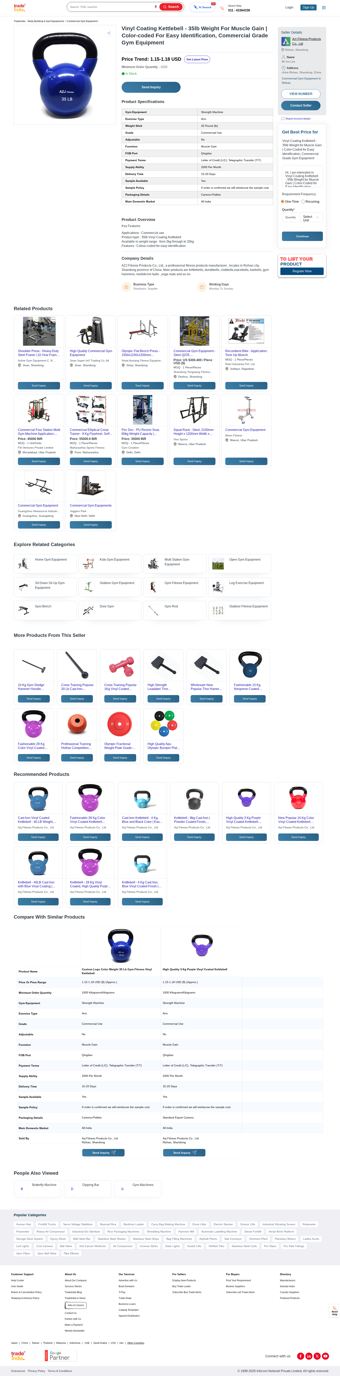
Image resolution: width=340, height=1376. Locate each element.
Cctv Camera (44, 1246)
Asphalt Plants (208, 1238)
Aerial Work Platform (281, 1231)
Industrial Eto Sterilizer (86, 1231)
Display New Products (184, 1280)
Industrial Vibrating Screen (278, 1224)
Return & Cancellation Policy (26, 1292)
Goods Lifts (194, 1246)
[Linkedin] (308, 1356)
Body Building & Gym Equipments (46, 21)
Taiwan (35, 1343)
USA (113, 1343)
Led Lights (22, 1246)
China (24, 1343)
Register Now (302, 271)
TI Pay (122, 1292)
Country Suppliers (289, 1292)
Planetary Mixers (285, 1238)
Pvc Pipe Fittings (294, 1246)
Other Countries (135, 1343)
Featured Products (290, 1298)
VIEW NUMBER (300, 94)
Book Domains (126, 1286)
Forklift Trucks (47, 1224)
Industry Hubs (287, 1286)
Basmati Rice (108, 1224)
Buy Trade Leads (181, 1286)
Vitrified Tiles (216, 1246)
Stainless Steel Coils (244, 1246)
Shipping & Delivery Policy (25, 1298)
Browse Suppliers (235, 1286)
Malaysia (61, 1343)
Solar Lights (172, 1246)
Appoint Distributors (129, 1315)
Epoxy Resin (58, 1238)
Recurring (312, 201)
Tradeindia (19, 21)
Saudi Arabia (100, 1343)
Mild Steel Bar (82, 1238)
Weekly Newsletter (75, 1330)
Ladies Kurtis (311, 1238)
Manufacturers (287, 1280)
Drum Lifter (199, 1224)
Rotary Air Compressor (51, 1231)
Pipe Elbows (71, 1253)
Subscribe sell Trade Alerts (240, 1292)
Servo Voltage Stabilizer (78, 1224)
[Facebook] (300, 1356)
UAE (87, 1343)
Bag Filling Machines (179, 1238)
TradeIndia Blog (73, 1292)
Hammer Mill (186, 1231)
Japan (14, 1343)
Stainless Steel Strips (146, 1238)
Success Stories (73, 1286)
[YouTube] (325, 1356)
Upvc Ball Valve (46, 1253)
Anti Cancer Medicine (92, 1246)
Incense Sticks (149, 1246)
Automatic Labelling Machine (219, 1231)
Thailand (48, 1343)
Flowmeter (22, 1231)
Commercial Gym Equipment (82, 21)
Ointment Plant (258, 1238)
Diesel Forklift (252, 1231)
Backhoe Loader (134, 1224)
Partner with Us (73, 1319)
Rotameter (309, 1224)
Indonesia (75, 1343)
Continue (302, 236)
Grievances (18, 1370)
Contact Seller (300, 105)
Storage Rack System (29, 1238)
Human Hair (23, 1224)
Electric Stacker (223, 1224)
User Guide (17, 1286)
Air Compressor (123, 1246)
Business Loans (127, 1304)
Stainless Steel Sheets (112, 1238)
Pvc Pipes (270, 1246)
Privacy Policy (36, 1370)
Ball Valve (66, 1246)
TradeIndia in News (75, 1298)
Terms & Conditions (60, 1370)
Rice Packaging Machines (123, 1231)
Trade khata (125, 1298)
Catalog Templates (129, 1310)
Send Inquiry (151, 87)
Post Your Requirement (238, 1280)
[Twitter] (317, 1356)
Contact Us (71, 1313)
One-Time (292, 201)
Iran (121, 1343)
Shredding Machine (159, 1231)
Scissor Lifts (247, 1224)
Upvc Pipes (23, 1253)
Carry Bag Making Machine (168, 1224)
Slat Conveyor (233, 1238)
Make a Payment (74, 1325)
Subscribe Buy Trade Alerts (186, 1292)
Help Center (17, 1280)
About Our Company (76, 1280)
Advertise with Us (128, 1280)
